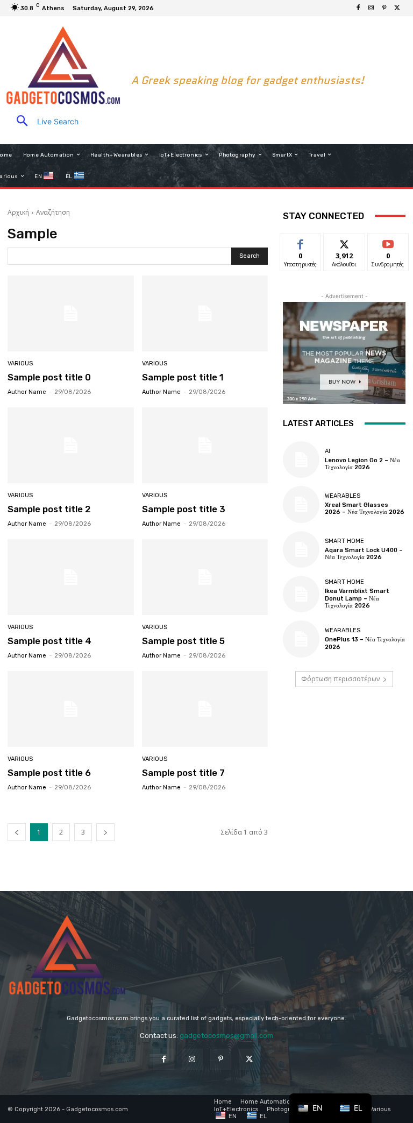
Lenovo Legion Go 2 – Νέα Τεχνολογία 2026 (362, 464)
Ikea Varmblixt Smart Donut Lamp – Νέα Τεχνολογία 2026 (357, 598)
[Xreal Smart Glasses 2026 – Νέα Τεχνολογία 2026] (301, 504)
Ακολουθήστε (348, 242)
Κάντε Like (300, 242)
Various (20, 363)
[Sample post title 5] (205, 577)
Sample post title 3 (183, 509)
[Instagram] (371, 8)
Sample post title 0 (49, 377)
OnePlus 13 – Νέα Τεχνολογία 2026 (365, 643)
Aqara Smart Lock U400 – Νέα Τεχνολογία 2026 (364, 554)
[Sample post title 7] (205, 709)
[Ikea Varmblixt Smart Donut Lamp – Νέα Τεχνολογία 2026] (301, 594)
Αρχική (18, 212)
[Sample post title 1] (205, 313)
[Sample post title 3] (205, 445)
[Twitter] (396, 8)
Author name (27, 392)
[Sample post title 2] (71, 445)
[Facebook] (358, 8)
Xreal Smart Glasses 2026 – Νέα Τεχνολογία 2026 (364, 508)
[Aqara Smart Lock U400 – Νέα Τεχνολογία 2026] (301, 549)
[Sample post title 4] (71, 577)
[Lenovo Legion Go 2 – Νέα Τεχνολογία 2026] (301, 459)
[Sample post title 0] (71, 313)
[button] (43, 122)
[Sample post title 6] (71, 709)
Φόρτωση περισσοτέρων (340, 678)
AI (327, 451)
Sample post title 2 (49, 509)
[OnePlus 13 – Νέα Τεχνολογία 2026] (301, 638)
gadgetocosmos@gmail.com (226, 1036)
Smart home (344, 541)
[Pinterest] (384, 8)
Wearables (342, 496)
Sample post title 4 (49, 640)
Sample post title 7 (183, 772)
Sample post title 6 (49, 772)
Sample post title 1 (183, 377)
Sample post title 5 (183, 640)
